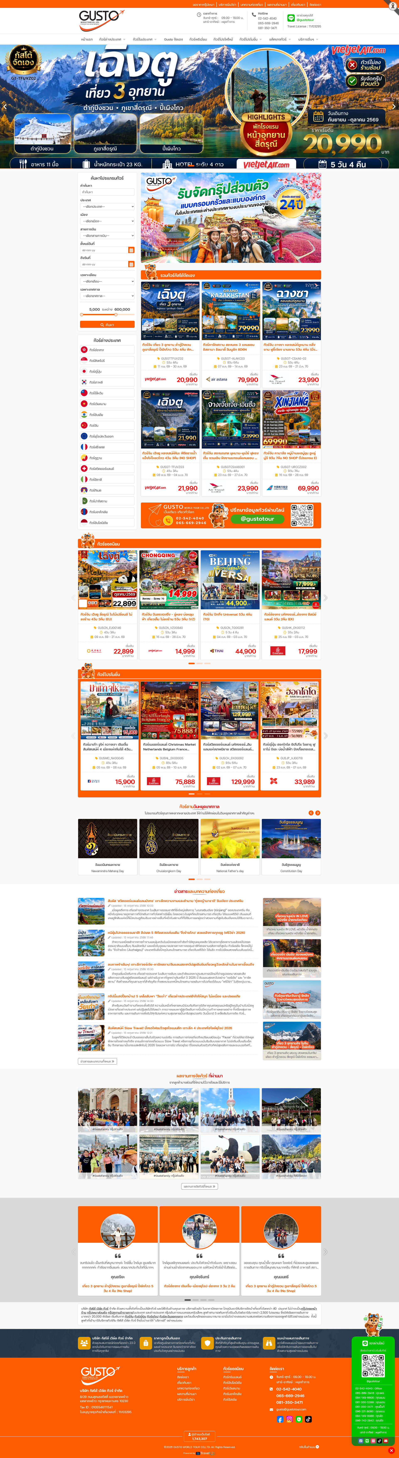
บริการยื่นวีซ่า (186, 1399)
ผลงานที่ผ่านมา (186, 1394)
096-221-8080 (364, 1411)
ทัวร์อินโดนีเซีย (232, 1382)
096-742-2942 (364, 1420)
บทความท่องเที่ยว (188, 1388)
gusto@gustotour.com (291, 1409)
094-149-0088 (364, 1416)
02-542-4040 (267, 18)
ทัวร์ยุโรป (153, 1316)
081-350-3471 (267, 28)
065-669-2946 (268, 23)
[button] (325, 598)
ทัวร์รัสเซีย (230, 1399)
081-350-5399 (364, 1402)
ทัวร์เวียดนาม (231, 1388)
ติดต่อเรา (183, 1377)
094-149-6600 (364, 1397)
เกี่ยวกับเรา (184, 1382)
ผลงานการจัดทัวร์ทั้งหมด (198, 1186)
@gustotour (305, 19)
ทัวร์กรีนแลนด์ (232, 1377)
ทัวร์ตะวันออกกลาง (171, 1316)
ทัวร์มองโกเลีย (232, 1394)
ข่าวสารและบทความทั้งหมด (96, 1061)
